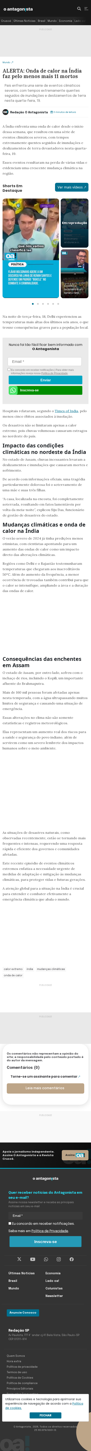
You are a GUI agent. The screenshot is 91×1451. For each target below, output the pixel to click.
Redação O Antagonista (29, 112)
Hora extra (14, 1361)
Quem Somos (16, 1356)
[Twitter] (19, 1259)
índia (30, 969)
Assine (70, 1155)
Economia (65, 21)
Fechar (45, 1415)
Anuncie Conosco (23, 1312)
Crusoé (6, 21)
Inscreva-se (29, 390)
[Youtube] (32, 1259)
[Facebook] (72, 1259)
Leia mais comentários (45, 1088)
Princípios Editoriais (20, 1388)
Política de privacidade (22, 1367)
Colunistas (54, 1288)
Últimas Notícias (25, 21)
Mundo (52, 21)
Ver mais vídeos (70, 187)
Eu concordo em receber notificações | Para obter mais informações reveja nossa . (42, 372)
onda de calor (13, 975)
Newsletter (54, 1296)
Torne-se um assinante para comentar (44, 1076)
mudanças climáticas (51, 969)
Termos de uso (17, 1372)
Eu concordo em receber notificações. (42, 1224)
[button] (32, 303)
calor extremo (13, 969)
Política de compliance (22, 1383)
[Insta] (59, 1259)
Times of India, (67, 411)
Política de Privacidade (54, 373)
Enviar (45, 380)
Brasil (41, 21)
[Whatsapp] (46, 1259)
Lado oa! (80, 21)
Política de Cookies (20, 1377)
